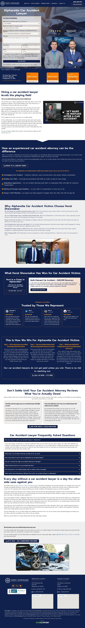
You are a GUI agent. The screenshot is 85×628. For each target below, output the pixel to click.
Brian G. (50, 310)
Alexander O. (12, 310)
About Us (26, 3)
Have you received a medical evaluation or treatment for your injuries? (20, 31)
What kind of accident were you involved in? (15, 21)
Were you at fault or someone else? (13, 26)
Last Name (25, 45)
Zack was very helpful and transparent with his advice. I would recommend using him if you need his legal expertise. (32, 319)
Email (4, 49)
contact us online (73, 534)
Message (5, 36)
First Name (6, 45)
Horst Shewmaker (31, 618)
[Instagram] (16, 585)
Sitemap (53, 618)
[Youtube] (20, 585)
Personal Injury (45, 3)
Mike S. (30, 310)
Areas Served (58, 618)
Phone (23, 49)
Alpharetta (7, 69)
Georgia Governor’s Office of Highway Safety (26, 485)
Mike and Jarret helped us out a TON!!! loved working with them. (71, 318)
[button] (29, 284)
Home (2, 69)
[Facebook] (13, 585)
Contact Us (62, 3)
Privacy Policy (47, 618)
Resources (54, 3)
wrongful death (35, 159)
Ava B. (68, 310)
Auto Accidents (35, 3)
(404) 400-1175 (77, 2)
